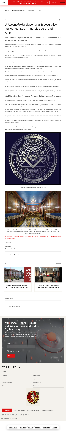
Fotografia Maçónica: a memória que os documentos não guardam (17, 286)
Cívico (3, 385)
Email (9, 343)
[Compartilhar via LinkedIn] (14, 254)
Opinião (35, 379)
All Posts (6, 11)
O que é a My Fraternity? (47, 410)
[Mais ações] (60, 20)
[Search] (48, 2)
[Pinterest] (10, 414)
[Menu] (62, 2)
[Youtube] (16, 414)
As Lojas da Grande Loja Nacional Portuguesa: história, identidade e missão (48, 286)
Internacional (36, 375)
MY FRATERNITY (11, 367)
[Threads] (26, 414)
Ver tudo (58, 263)
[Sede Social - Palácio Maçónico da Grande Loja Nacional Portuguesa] (17, 274)
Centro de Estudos (7, 382)
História (8, 242)
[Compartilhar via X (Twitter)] (10, 254)
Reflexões (36, 385)
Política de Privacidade (33, 410)
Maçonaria (31, 11)
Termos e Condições (19, 410)
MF (4, 2)
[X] (13, 414)
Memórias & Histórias (18, 11)
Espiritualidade (37, 382)
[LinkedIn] (5, 414)
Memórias (4, 375)
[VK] (21, 414)
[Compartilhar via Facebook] (6, 254)
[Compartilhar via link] (19, 254)
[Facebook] (3, 414)
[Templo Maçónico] (48, 274)
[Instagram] (8, 414)
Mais (39, 11)
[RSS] (28, 414)
